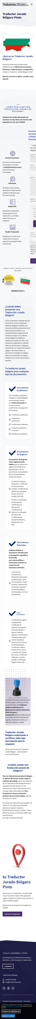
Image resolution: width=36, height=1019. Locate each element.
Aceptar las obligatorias (11, 1011)
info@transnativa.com (13, 982)
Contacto (8, 966)
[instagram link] (4, 988)
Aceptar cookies (8, 1016)
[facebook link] (13, 988)
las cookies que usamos (12, 1006)
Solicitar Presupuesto (12, 914)
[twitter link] (8, 988)
